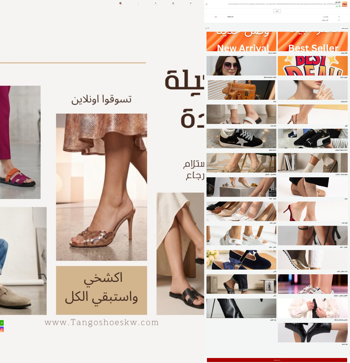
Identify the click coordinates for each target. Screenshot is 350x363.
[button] (277, 4)
